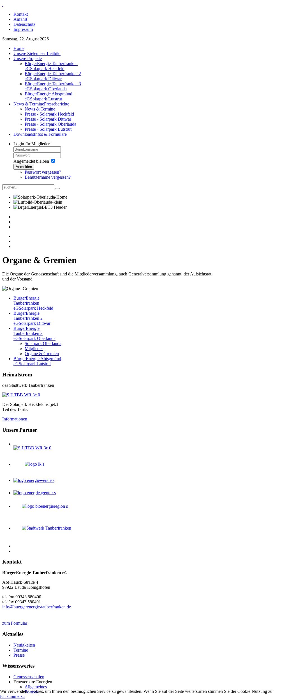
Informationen (14, 419)
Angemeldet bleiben (31, 161)
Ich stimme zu (12, 696)
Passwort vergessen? (43, 172)
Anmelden (24, 167)
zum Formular (14, 623)
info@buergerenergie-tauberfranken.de (36, 606)
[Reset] (57, 188)
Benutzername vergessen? (48, 177)
